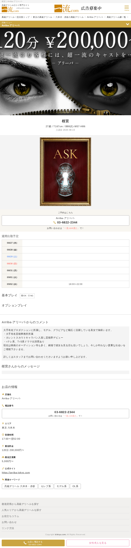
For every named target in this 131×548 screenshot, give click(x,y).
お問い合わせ (9, 522)
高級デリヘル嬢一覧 (116, 17)
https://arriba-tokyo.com (16, 472)
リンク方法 (8, 528)
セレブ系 (46, 486)
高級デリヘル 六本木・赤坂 (19, 486)
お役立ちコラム (10, 516)
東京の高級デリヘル (42, 17)
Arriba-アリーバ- (95, 17)
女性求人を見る (97, 542)
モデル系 (62, 486)
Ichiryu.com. (60, 534)
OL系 (75, 486)
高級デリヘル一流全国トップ (16, 17)
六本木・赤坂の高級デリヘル (70, 17)
